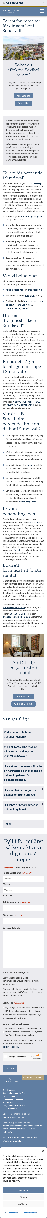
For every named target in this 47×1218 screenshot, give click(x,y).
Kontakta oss (23, 96)
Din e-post (13, 915)
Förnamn (6, 884)
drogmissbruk (35, 290)
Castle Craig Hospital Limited (16, 1122)
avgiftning (33, 522)
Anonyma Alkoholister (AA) (26, 401)
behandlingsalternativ (14, 607)
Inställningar (23, 1204)
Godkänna (23, 1190)
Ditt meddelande (11, 928)
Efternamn (7, 895)
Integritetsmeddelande (29, 1212)
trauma (24, 308)
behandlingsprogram (31, 216)
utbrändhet (19, 304)
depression (37, 301)
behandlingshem (27, 501)
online (30, 465)
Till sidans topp (34, 1078)
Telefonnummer (16, 902)
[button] (43, 1150)
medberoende (13, 308)
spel (32, 295)
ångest (26, 301)
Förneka (23, 1197)
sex (27, 295)
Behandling (23, 103)
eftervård (17, 550)
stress (9, 304)
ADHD (29, 304)
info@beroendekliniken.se (19, 1114)
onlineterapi (36, 183)
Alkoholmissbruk (14, 290)
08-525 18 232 (25, 704)
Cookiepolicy (13, 1212)
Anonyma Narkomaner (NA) (21, 405)
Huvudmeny (41, 11)
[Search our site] (43, 3)
